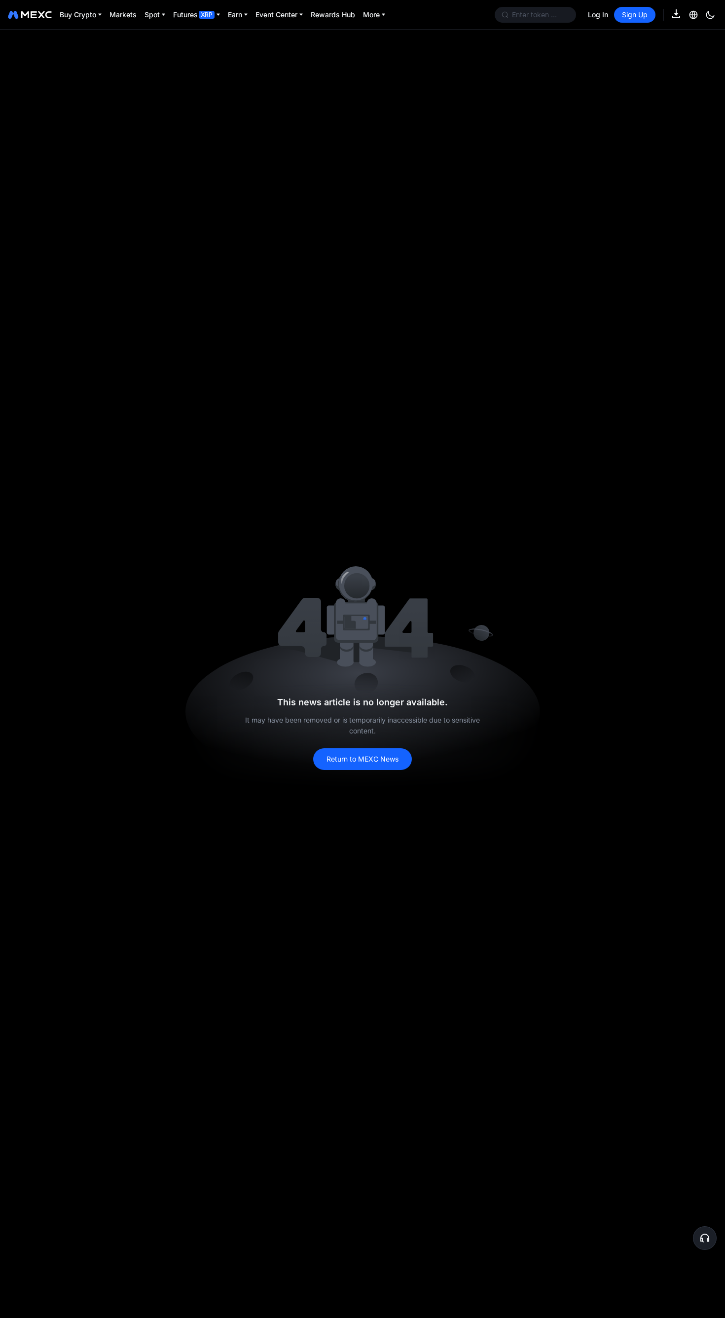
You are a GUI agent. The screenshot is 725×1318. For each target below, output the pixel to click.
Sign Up (635, 14)
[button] (705, 1238)
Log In (598, 14)
